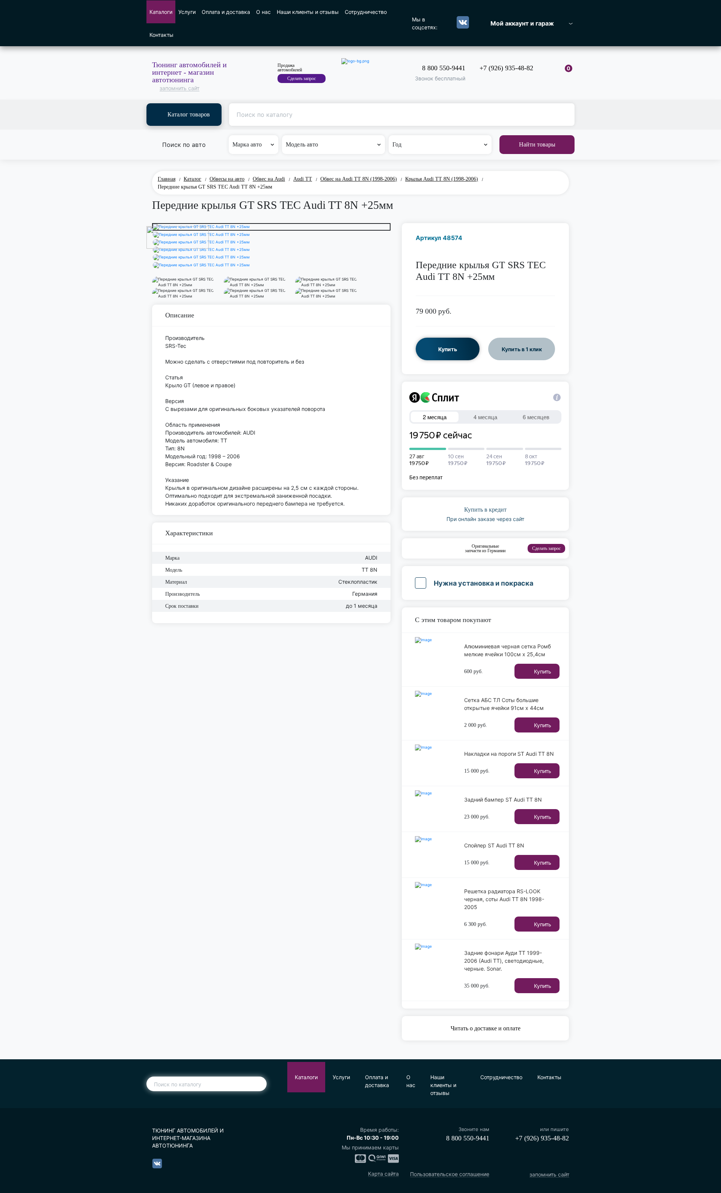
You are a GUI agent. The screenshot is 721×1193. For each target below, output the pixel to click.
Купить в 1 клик (522, 349)
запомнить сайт (179, 88)
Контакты (161, 35)
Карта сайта (383, 1174)
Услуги (187, 12)
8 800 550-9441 (443, 68)
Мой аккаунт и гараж (522, 23)
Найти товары (537, 144)
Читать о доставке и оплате (485, 1028)
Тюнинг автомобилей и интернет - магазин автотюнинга (189, 72)
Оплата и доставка (226, 12)
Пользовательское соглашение (449, 1174)
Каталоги (160, 12)
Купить (447, 349)
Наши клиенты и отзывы (308, 12)
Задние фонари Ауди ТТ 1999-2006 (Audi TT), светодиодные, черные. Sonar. (504, 961)
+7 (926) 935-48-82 (506, 68)
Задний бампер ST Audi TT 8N (503, 799)
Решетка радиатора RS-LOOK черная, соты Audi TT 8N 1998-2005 (504, 899)
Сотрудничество (366, 12)
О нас (263, 12)
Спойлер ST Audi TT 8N (494, 845)
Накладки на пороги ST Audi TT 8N (509, 754)
